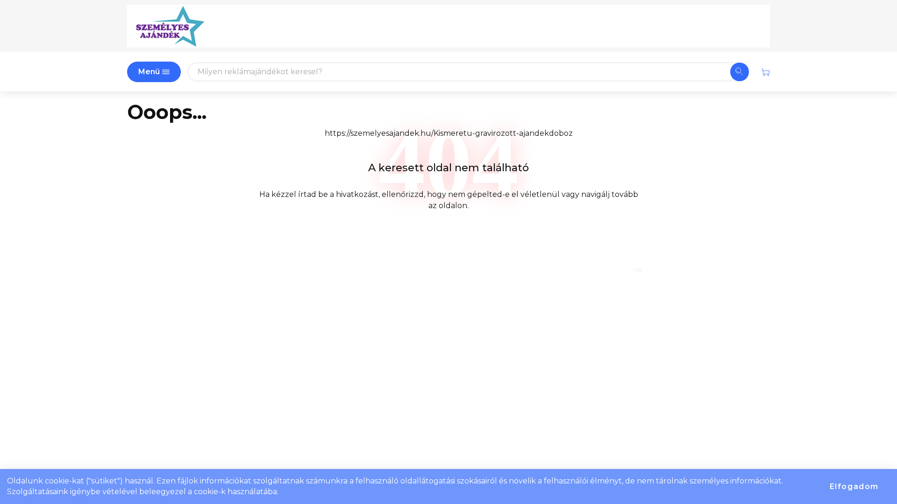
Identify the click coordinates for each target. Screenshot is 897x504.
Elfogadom (854, 486)
